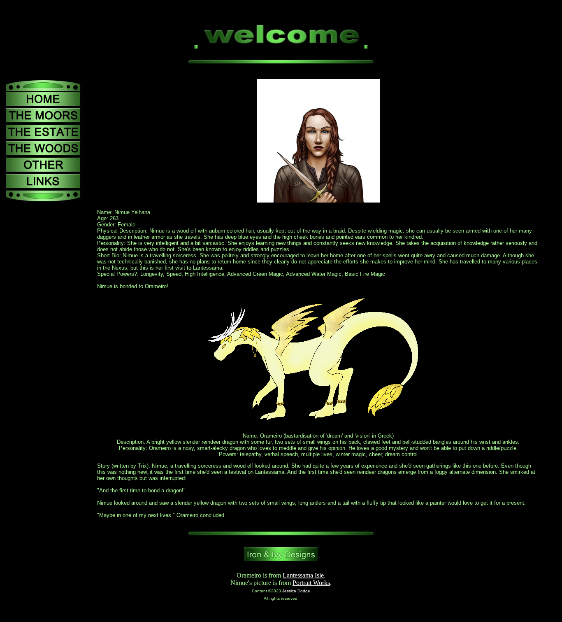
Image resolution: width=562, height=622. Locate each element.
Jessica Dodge (296, 591)
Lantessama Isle (303, 575)
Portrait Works (311, 582)
